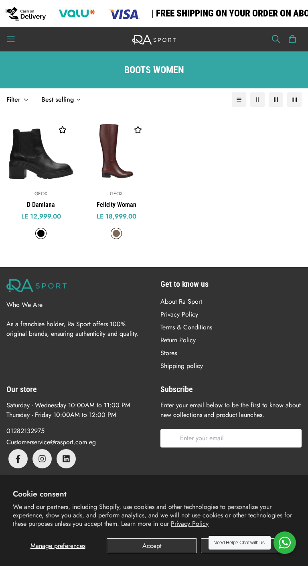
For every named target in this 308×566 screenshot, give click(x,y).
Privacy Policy (190, 523)
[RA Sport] (154, 39)
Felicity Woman (116, 204)
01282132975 (25, 430)
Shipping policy (181, 365)
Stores (168, 353)
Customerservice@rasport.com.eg (51, 442)
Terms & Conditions (186, 327)
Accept (152, 545)
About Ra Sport (181, 301)
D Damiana (41, 204)
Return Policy (178, 340)
